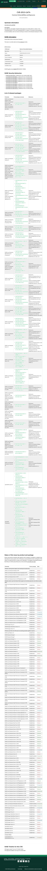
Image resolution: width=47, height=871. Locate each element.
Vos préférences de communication (10, 859)
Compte (29, 1)
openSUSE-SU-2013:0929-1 (12, 84)
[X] (23, 861)
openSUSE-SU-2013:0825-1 (12, 77)
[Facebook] (21, 861)
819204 (14, 69)
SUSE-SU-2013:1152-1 (11, 75)
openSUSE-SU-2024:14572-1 (12, 88)
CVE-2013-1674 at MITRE (10, 25)
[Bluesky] (28, 861)
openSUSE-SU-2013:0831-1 (12, 78)
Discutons (23, 859)
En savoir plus (27, 858)
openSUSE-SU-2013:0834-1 (12, 79)
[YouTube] (18, 861)
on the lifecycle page (31, 561)
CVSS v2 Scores (7, 46)
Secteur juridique (11, 858)
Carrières (5, 858)
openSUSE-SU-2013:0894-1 (12, 81)
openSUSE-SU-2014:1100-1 (12, 87)
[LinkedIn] (26, 861)
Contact (18, 859)
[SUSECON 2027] (12, 1)
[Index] (24, 17)
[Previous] (21, 17)
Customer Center (22, 1)
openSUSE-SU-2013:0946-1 (12, 85)
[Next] (26, 17)
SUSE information (10, 37)
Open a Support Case (25, 866)
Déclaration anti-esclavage (20, 858)
